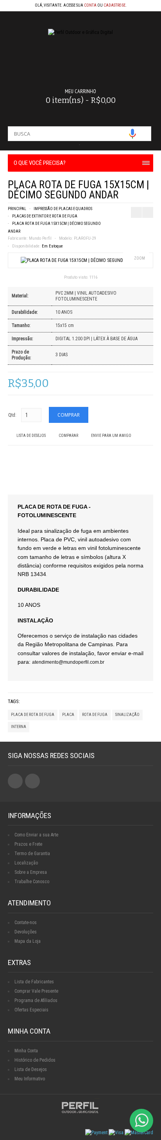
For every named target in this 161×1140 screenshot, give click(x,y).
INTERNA (18, 727)
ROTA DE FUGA (94, 714)
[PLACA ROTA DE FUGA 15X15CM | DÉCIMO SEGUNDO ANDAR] (80, 260)
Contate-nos (25, 922)
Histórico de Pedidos (34, 1060)
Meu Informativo (29, 1079)
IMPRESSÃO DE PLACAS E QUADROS (63, 209)
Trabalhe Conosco (31, 881)
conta (90, 5)
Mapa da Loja (27, 941)
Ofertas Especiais (31, 1010)
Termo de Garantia (32, 853)
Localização (26, 863)
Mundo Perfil (40, 238)
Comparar (68, 435)
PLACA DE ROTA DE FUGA (32, 714)
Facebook (15, 781)
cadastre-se (114, 5)
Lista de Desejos (31, 435)
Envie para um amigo (111, 435)
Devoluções (25, 932)
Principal (17, 209)
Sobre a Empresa (30, 872)
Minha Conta (26, 1050)
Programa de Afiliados (35, 1000)
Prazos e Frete (28, 844)
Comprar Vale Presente (36, 991)
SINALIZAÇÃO (127, 714)
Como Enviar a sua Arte (36, 835)
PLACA (68, 714)
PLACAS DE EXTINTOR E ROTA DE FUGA (44, 216)
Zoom (139, 258)
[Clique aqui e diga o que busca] (132, 134)
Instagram (32, 781)
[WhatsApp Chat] (141, 1120)
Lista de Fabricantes (34, 981)
